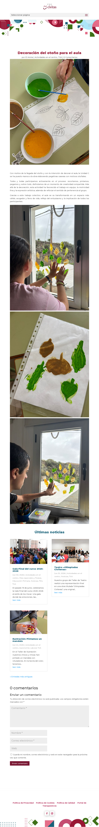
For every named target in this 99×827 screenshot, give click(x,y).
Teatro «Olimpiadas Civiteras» (66, 568)
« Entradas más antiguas (21, 677)
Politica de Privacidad (23, 803)
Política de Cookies (45, 803)
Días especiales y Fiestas (30, 578)
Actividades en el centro (46, 57)
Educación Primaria (21, 581)
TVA (60, 57)
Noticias (34, 581)
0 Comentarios (70, 57)
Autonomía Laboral (28, 648)
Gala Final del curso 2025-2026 (28, 570)
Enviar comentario (20, 763)
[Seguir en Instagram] (52, 813)
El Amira (29, 57)
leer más (16, 600)
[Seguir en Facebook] (47, 813)
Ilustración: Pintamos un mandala (27, 640)
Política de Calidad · (67, 803)
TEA (41, 581)
